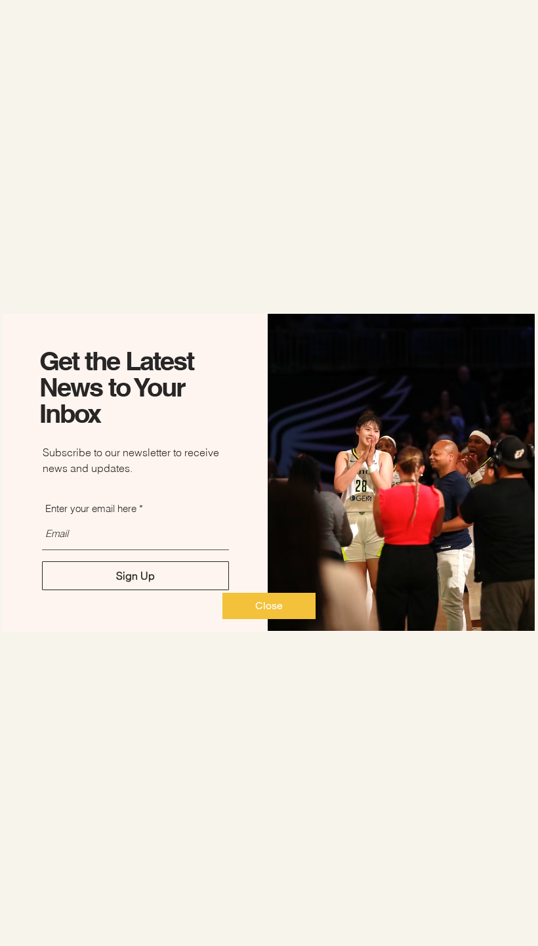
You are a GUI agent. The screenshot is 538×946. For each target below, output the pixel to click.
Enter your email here (90, 508)
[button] (269, 606)
